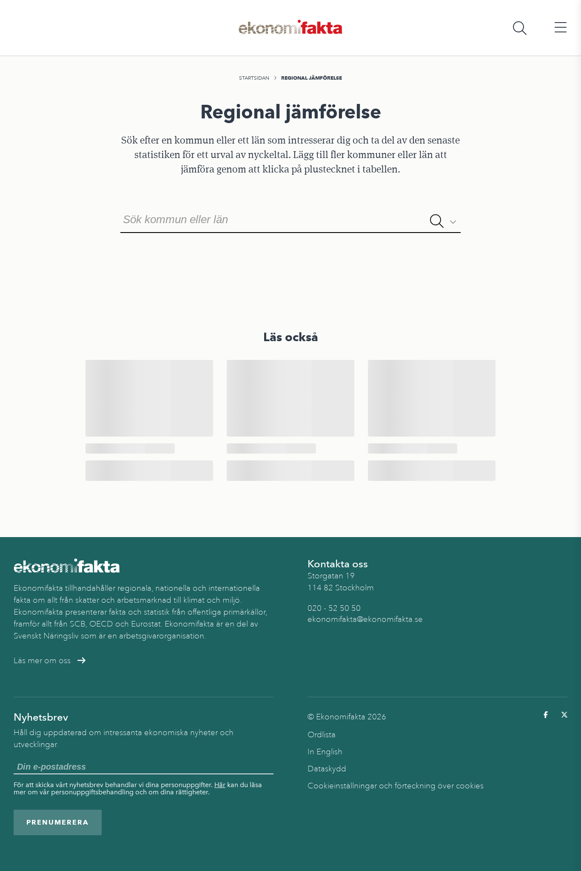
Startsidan (254, 78)
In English (325, 752)
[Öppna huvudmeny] (560, 28)
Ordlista (322, 735)
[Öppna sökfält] (520, 28)
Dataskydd (327, 769)
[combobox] (290, 218)
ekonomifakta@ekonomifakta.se (365, 619)
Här (219, 785)
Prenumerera (57, 822)
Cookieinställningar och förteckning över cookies (396, 786)
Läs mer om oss (42, 660)
